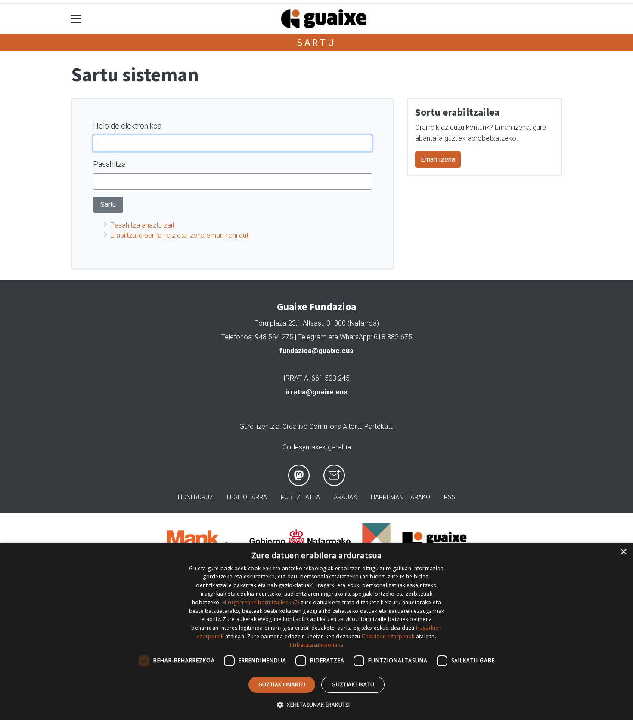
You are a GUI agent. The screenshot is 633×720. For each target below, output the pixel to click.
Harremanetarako (400, 497)
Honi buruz (195, 497)
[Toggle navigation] (76, 19)
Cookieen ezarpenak (388, 636)
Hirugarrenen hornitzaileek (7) (260, 602)
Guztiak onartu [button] (282, 684)
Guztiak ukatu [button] (353, 684)
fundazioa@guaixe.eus (316, 351)
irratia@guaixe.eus (317, 392)
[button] (316, 704)
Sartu (316, 42)
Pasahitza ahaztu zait (142, 225)
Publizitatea (300, 497)
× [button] (623, 552)
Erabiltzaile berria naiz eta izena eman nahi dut (179, 235)
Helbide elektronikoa (127, 125)
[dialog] (316, 631)
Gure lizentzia (259, 426)
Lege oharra (247, 497)
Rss (450, 497)
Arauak (345, 497)
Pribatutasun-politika (316, 645)
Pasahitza (109, 164)
